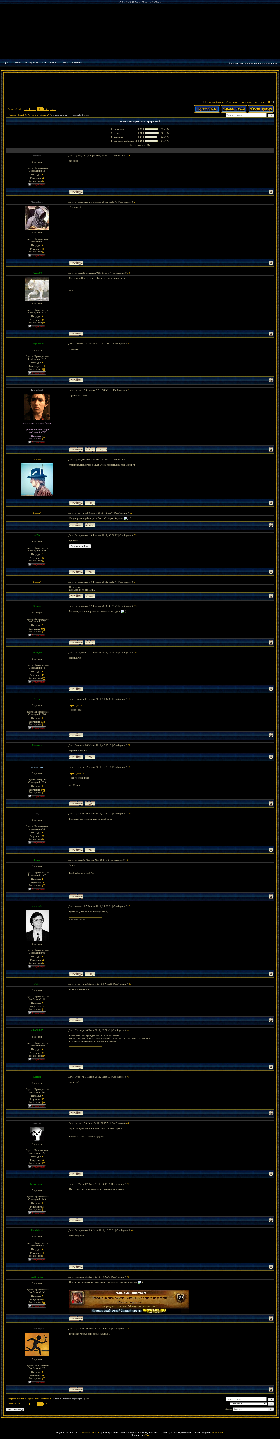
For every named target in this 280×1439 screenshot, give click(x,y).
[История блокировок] (43, 180)
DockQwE (37, 652)
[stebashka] (37, 390)
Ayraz (37, 699)
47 (128, 1184)
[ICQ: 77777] (89, 973)
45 (128, 1076)
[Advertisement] (140, 86)
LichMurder (37, 1277)
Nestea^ (37, 512)
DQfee (37, 983)
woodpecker (37, 767)
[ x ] (7, 62)
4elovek (37, 459)
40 (129, 813)
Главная (17, 62)
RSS (44, 62)
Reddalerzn (37, 1230)
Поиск (262, 102)
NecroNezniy (37, 1184)
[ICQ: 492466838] (89, 757)
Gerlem (37, 1076)
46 (127, 1123)
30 (129, 390)
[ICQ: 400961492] (89, 503)
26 (128, 155)
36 (135, 652)
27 (135, 201)
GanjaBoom (37, 343)
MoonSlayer (37, 201)
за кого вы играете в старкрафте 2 (68, 115)
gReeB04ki (217, 1432)
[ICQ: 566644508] (89, 803)
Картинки (77, 62)
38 (129, 745)
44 (128, 1030)
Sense (37, 860)
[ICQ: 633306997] (101, 449)
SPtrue (37, 606)
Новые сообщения (214, 102)
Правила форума (248, 102)
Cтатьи (64, 62)
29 (129, 343)
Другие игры (33, 115)
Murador (37, 745)
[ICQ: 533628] (89, 850)
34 (135, 581)
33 (135, 535)
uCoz (146, 1435)
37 (129, 699)
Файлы (53, 62)
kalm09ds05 (37, 1030)
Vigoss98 (37, 272)
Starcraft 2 (46, 115)
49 (128, 1277)
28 (128, 272)
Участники (232, 102)
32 (131, 512)
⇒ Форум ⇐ (31, 62)
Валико (37, 155)
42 (129, 906)
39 (129, 767)
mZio (37, 535)
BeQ (37, 813)
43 (130, 983)
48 (132, 1230)
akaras (37, 1123)
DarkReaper (37, 1328)
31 (128, 459)
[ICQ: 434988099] (89, 572)
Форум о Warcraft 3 (17, 115)
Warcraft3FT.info (90, 1432)
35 (135, 606)
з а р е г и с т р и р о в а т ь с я (261, 62)
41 (126, 860)
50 (128, 1328)
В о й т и (233, 62)
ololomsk (37, 906)
